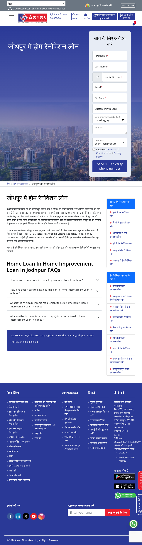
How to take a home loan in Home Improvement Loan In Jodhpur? (46, 280)
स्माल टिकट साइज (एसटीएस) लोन (72, 447)
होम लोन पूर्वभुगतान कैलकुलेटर (17, 413)
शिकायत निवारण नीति (99, 425)
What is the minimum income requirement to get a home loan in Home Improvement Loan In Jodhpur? (49, 304)
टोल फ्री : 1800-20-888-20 (59, 16)
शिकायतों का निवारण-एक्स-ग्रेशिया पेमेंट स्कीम (46, 403)
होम (8, 183)
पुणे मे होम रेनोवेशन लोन (122, 243)
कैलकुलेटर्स (14, 406)
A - (123, 5)
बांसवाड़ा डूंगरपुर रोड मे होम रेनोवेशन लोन (121, 360)
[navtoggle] (11, 15)
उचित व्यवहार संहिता (98, 438)
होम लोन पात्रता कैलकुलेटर (16, 430)
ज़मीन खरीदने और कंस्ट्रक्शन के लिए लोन (72, 410)
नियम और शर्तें (15, 475)
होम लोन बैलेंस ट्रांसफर (71, 420)
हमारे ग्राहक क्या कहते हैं (19, 465)
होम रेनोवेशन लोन (20, 183)
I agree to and (108, 153)
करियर (87, 18)
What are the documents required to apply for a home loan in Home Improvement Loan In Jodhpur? (47, 318)
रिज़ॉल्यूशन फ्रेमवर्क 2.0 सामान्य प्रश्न (45, 426)
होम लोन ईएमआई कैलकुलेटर (16, 421)
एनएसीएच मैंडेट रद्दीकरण (19, 480)
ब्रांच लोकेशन (40, 415)
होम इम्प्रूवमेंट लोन (72, 427)
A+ (132, 5)
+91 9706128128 (56, 8)
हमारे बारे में (13, 451)
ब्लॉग (11, 456)
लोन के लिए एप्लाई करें (18, 402)
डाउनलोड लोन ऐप (128, 16)
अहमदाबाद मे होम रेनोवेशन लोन (118, 234)
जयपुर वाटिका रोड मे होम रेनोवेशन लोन (120, 308)
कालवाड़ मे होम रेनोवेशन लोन (117, 287)
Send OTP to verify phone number (110, 166)
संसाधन (38, 438)
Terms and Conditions (107, 151)
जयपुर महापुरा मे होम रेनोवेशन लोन (119, 370)
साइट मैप (38, 433)
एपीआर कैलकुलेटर (17, 436)
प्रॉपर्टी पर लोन (71, 432)
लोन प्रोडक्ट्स (15, 446)
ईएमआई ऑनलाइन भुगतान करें (106, 16)
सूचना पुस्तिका (96, 402)
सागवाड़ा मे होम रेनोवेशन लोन (117, 339)
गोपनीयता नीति (41, 420)
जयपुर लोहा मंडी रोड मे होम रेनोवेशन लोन (121, 298)
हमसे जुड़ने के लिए (117, 513)
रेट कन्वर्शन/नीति (97, 420)
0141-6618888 (122, 425)
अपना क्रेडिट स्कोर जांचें (19, 441)
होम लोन (68, 402)
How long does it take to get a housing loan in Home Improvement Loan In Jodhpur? (51, 291)
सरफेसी (12, 470)
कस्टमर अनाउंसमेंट (98, 443)
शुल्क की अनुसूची (97, 406)
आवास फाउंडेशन (97, 447)
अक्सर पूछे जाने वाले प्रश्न (20, 461)
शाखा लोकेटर (76, 16)
